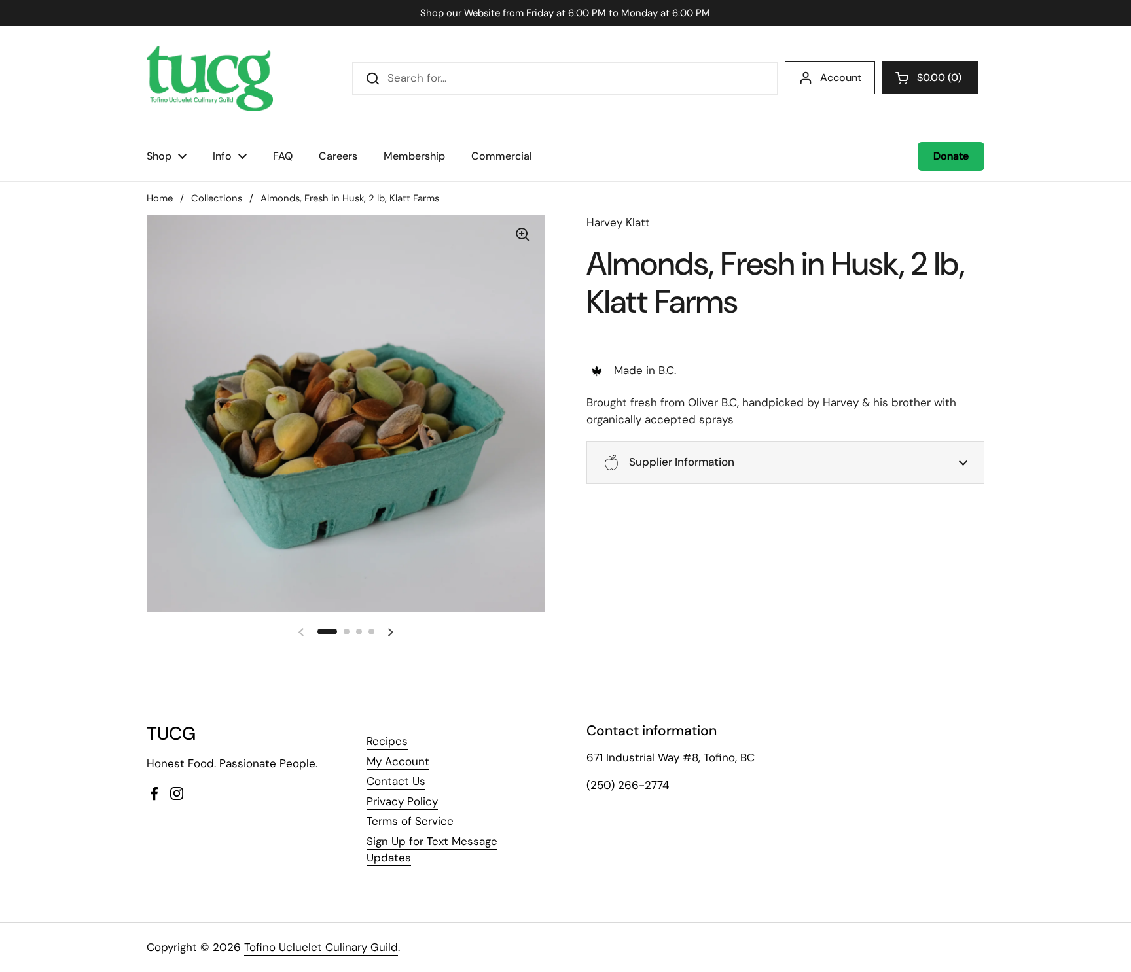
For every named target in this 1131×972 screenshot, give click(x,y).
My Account (398, 761)
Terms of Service (410, 821)
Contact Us (396, 781)
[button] (930, 77)
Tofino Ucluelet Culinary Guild (321, 947)
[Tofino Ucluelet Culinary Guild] (210, 78)
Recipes (387, 741)
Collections (216, 198)
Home (160, 198)
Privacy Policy (402, 801)
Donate (951, 156)
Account (840, 77)
